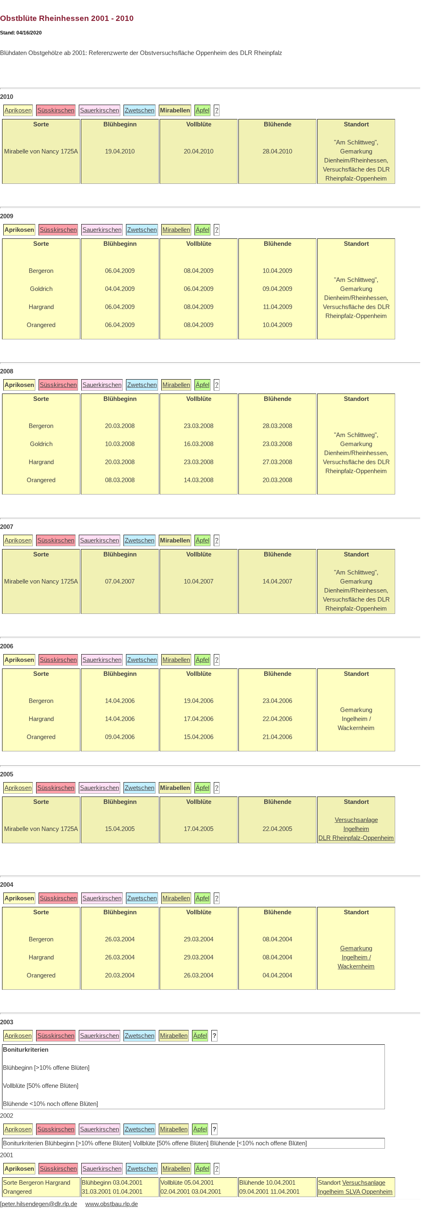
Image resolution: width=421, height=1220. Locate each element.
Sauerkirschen (99, 110)
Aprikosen (18, 110)
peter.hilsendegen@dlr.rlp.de (39, 1204)
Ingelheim (331, 1191)
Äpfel (202, 110)
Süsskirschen (55, 110)
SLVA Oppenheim (369, 1191)
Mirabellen (176, 230)
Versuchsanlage (363, 1182)
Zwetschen (139, 110)
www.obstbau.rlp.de (111, 1204)
